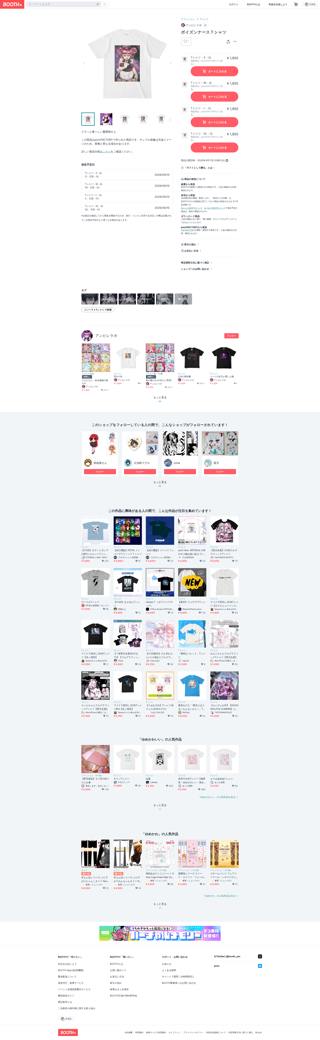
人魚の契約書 (184, 376)
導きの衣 (118, 376)
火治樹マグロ (142, 463)
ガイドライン (175, 1032)
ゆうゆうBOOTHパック (214, 208)
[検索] (98, 4)
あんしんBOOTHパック (191, 208)
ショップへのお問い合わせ (195, 268)
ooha (177, 463)
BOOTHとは (253, 4)
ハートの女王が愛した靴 (222, 376)
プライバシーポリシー (193, 1032)
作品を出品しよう (278, 4)
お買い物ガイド (118, 970)
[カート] (205, 25)
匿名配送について (67, 976)
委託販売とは (65, 1001)
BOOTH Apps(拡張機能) (71, 970)
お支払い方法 (191, 250)
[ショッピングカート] (296, 4)
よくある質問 (169, 970)
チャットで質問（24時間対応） (178, 976)
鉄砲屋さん (100, 463)
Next (170, 63)
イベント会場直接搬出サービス (74, 989)
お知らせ (166, 963)
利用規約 (139, 1032)
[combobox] (63, 4)
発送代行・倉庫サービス (71, 982)
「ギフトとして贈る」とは (198, 167)
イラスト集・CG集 (154, 374)
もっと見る (160, 482)
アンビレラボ (106, 336)
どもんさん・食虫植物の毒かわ (95, 381)
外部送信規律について (216, 1032)
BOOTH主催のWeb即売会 (123, 995)
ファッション (188, 19)
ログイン (233, 4)
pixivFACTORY (188, 230)
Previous (84, 63)
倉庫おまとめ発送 (119, 989)
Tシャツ (204, 19)
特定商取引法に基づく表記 (195, 262)
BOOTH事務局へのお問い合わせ (179, 982)
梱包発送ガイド (66, 995)
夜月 (216, 463)
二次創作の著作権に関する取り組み (76, 1008)
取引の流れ (190, 244)
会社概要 (129, 1032)
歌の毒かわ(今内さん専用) (159, 380)
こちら (107, 151)
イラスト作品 (88, 374)
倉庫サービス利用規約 (156, 1032)
